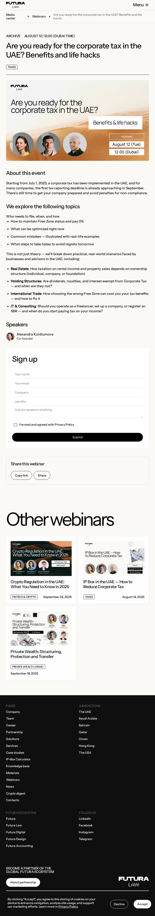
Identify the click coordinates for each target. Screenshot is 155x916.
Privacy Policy (64, 424)
